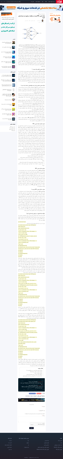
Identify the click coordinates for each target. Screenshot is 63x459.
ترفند (42, 1)
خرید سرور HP (12, 126)
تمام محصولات (26, 447)
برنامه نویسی (26, 20)
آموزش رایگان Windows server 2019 (43, 449)
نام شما (43, 406)
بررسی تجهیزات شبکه (52, 1)
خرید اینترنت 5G (12, 128)
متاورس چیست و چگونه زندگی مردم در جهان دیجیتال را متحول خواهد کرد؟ (6, 67)
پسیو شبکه (13, 130)
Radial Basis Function (32, 393)
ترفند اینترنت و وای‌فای (58, 445)
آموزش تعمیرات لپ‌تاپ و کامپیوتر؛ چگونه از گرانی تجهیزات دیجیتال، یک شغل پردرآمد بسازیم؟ (6, 95)
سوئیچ (28, 442)
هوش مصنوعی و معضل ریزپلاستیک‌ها (36, 371)
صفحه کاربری (9, 447)
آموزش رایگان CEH (59, 449)
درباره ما (10, 440)
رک (28, 445)
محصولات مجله (38, 1)
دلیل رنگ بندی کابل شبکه (8, 99)
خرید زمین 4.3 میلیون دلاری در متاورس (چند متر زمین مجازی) (6, 62)
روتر (28, 440)
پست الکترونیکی (42, 410)
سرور (26, 457)
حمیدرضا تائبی (39, 20)
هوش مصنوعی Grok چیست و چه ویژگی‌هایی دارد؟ (34, 370)
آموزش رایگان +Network (58, 447)
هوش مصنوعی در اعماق (38, 373)
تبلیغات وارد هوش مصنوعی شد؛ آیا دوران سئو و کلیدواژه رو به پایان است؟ (6, 76)
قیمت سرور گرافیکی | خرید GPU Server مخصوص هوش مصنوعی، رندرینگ (6, 80)
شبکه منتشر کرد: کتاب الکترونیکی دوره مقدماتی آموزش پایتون (32, 376)
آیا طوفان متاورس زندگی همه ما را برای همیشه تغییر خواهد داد (6, 52)
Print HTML (27, 396)
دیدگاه (43, 415)
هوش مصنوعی (33, 20)
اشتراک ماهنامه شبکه (8, 445)
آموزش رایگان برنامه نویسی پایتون (43, 447)
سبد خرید (10, 449)
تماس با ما (32, 1)
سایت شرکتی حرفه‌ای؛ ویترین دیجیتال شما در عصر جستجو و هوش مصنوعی (6, 85)
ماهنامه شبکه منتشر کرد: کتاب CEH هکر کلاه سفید (34, 374)
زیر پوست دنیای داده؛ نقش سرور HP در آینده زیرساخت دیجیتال (6, 109)
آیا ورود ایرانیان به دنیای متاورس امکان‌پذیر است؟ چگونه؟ (7, 57)
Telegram (35, 396)
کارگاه (29, 20)
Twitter (31, 396)
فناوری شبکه (60, 440)
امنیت (61, 442)
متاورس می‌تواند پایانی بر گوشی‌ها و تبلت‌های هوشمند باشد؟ (6, 43)
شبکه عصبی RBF (39, 393)
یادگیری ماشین (46, 445)
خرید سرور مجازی (12, 129)
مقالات (46, 1)
